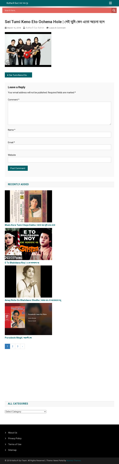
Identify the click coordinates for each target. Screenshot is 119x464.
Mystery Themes (73, 461)
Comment (13, 99)
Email (11, 142)
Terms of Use (14, 444)
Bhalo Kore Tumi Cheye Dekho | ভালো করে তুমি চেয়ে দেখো (30, 225)
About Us (12, 432)
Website (12, 155)
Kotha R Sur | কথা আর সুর (17, 3)
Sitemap (12, 450)
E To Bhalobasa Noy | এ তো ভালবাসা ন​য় (22, 262)
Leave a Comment (57, 28)
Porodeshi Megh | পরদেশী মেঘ (18, 337)
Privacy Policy (15, 438)
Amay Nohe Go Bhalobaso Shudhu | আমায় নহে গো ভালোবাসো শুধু (33, 300)
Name (11, 130)
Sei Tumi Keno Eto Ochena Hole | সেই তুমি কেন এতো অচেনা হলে (20, 75)
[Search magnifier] (114, 10)
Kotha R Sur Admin (35, 28)
